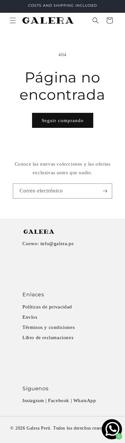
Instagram (33, 400)
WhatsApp (84, 400)
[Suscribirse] (105, 190)
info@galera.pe (57, 243)
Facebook (58, 400)
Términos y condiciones (48, 327)
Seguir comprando (63, 120)
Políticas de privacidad (47, 306)
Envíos (30, 317)
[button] (13, 20)
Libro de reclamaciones (47, 337)
